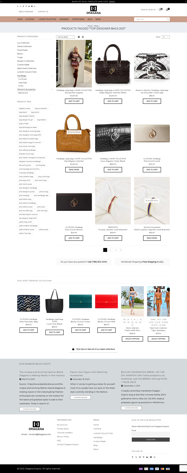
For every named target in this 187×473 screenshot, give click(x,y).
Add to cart (74, 101)
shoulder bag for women (28, 214)
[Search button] (168, 19)
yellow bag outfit (25, 222)
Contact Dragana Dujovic (68, 448)
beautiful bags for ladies (28, 127)
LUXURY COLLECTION (47, 19)
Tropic (20, 57)
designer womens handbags (30, 161)
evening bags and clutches (29, 169)
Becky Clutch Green (80, 322)
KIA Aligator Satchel (74, 161)
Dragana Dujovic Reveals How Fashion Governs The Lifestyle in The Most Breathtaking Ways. (142, 375)
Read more (74, 170)
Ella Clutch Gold (152, 161)
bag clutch (35, 112)
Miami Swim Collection (26, 68)
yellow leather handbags (28, 226)
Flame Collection (24, 46)
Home (19, 19)
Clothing (30, 19)
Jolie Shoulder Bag (28, 322)
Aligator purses (24, 108)
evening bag (40, 165)
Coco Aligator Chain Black (113, 161)
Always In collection (143, 90)
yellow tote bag (25, 233)
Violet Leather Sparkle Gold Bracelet (152, 230)
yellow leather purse (26, 229)
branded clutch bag (26, 154)
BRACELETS (113, 227)
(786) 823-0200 (99, 262)
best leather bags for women (30, 142)
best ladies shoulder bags (28, 139)
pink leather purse (26, 207)
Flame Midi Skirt (132, 330)
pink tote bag (42, 211)
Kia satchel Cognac (74, 93)
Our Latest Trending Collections (34, 281)
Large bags (69, 90)
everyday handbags (26, 173)
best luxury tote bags (27, 146)
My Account (62, 428)
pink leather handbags (27, 203)
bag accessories (41, 108)
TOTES (20, 86)
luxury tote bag (43, 177)
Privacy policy (63, 432)
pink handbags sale (41, 195)
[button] (1, 1)
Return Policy (63, 440)
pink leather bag (25, 199)
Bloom (20, 54)
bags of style (24, 124)
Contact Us (43, 12)
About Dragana (26, 12)
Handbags (64, 19)
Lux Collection (23, 43)
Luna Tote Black (54, 324)
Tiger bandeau (158, 330)
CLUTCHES (147, 159)
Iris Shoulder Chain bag (152, 93)
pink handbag (24, 195)
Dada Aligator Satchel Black (113, 93)
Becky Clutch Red (106, 322)
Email (134, 434)
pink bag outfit (24, 180)
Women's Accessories (152, 227)
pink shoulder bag (25, 211)
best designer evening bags (29, 131)
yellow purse (43, 229)
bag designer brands (26, 116)
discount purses (25, 165)
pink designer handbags (28, 188)
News (98, 19)
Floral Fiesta (22, 50)
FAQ (59, 444)
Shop (96, 26)
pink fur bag (43, 192)
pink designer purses (27, 192)
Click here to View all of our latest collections (95, 349)
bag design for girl (26, 120)
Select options (132, 339)
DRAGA (112, 2)
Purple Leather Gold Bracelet (113, 230)
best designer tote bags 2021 (30, 135)
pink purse (41, 207)
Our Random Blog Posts (35, 364)
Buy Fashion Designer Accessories (32, 158)
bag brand (23, 112)
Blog (90, 19)
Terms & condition (65, 436)
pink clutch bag (40, 180)
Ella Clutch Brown (74, 230)
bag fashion (41, 120)
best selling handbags (27, 150)
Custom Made (78, 19)
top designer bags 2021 (28, 218)
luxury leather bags (26, 177)
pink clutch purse (25, 184)
